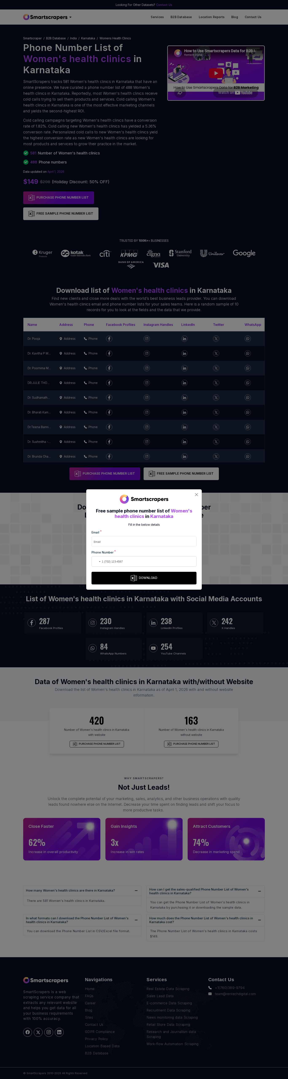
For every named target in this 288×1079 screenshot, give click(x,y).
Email (97, 532)
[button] (96, 561)
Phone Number (104, 552)
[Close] (196, 494)
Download (148, 578)
